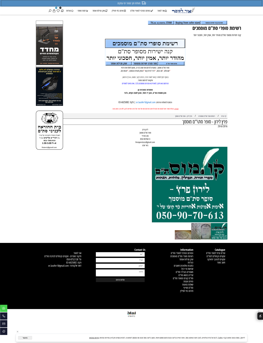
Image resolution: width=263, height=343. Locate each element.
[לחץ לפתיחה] (49, 87)
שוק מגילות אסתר (98, 10)
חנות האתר (82, 10)
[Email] (4, 324)
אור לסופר (160, 10)
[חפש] (49, 10)
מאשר (25, 338)
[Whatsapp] (4, 309)
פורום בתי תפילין (118, 10)
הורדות (68, 10)
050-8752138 (72, 259)
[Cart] (54, 10)
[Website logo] (183, 10)
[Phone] (4, 316)
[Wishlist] (58, 10)
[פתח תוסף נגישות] (260, 316)
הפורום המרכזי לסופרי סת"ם (140, 10)
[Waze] (62, 10)
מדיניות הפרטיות (94, 338)
